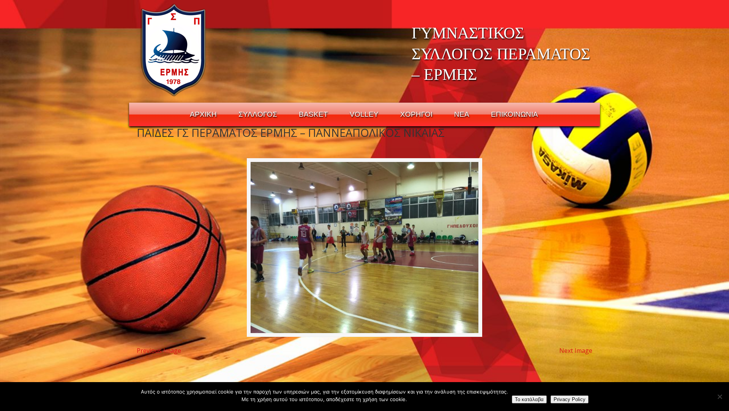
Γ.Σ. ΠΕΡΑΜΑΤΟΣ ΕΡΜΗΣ (174, 49)
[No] (719, 396)
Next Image (575, 350)
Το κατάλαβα (529, 399)
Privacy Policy (569, 399)
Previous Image (159, 350)
